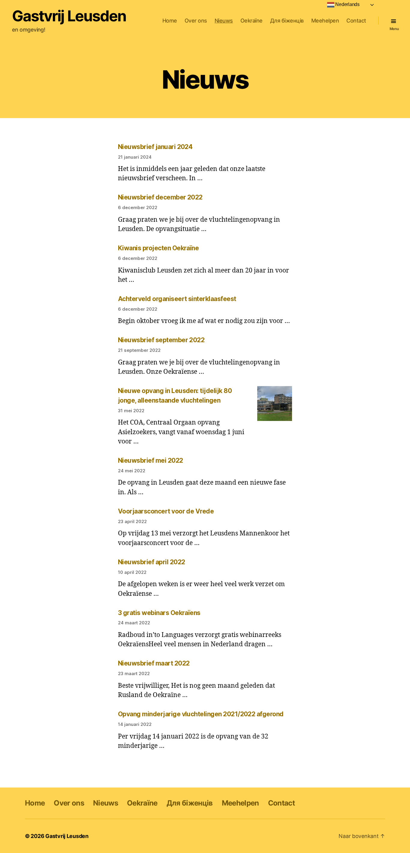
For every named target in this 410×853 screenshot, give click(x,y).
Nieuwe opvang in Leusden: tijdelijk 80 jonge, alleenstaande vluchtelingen (175, 395)
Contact (356, 20)
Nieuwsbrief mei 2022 (150, 460)
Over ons (196, 20)
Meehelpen (325, 20)
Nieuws (224, 20)
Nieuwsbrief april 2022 (151, 562)
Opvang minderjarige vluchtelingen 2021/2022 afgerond (201, 714)
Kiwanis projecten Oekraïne (158, 248)
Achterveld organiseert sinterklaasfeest (177, 299)
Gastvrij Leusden (69, 15)
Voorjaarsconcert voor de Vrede (166, 511)
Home (169, 20)
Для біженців (287, 20)
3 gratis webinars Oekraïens (159, 613)
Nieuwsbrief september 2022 (161, 340)
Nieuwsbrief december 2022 (160, 197)
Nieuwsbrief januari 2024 (155, 147)
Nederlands (347, 4)
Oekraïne (251, 20)
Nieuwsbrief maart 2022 (153, 663)
